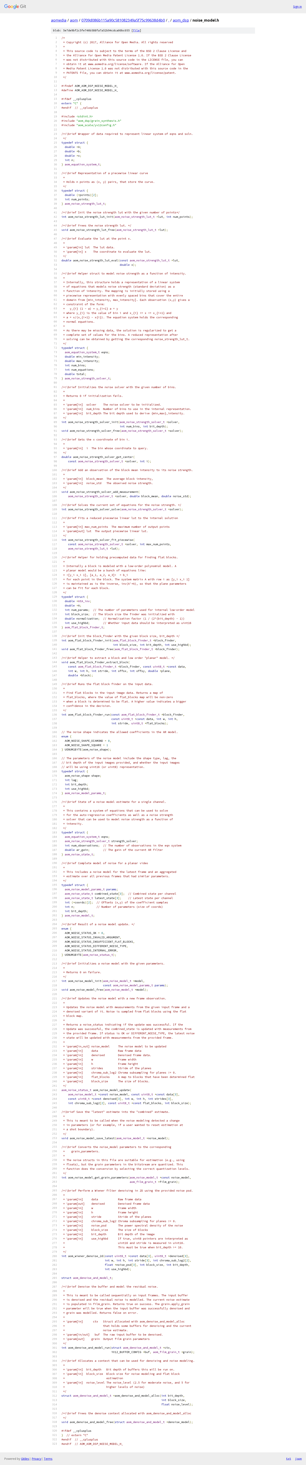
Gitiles (25, 1459)
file (136, 30)
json (298, 1458)
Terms (48, 1459)
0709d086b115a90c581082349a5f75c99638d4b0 (123, 20)
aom (74, 20)
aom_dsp (181, 20)
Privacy (36, 1459)
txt (288, 1458)
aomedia (58, 20)
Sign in (297, 7)
